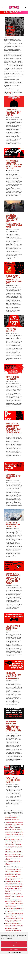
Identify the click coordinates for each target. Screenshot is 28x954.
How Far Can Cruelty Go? (11, 330)
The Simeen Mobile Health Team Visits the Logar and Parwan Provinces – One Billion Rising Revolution (14, 824)
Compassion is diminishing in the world (13, 476)
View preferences (14, 949)
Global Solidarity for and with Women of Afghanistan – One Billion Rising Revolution (14, 858)
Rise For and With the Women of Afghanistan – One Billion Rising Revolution (12, 863)
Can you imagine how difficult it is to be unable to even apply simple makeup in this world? (13, 578)
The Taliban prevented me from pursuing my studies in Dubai (13, 675)
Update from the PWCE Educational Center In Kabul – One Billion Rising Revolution (13, 932)
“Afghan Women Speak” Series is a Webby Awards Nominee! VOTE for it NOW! (14, 279)
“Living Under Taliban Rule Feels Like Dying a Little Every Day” (13, 112)
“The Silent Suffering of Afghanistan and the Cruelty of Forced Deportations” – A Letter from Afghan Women (14, 220)
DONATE (10, 92)
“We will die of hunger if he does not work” (13, 780)
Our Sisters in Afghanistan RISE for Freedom (13, 524)
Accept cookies (14, 942)
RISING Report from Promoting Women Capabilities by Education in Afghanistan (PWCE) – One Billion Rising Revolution (14, 915)
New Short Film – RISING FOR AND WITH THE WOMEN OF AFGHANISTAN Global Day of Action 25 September (14, 852)
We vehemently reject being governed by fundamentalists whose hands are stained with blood (13, 726)
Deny (14, 945)
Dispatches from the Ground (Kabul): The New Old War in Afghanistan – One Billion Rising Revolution (14, 910)
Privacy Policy (10, 952)
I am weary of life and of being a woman (13, 628)
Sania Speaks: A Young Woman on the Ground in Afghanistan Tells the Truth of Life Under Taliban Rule (13, 428)
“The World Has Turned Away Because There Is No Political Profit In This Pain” (14, 164)
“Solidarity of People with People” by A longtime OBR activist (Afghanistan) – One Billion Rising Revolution (14, 920)
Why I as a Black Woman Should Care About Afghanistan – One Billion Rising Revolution (13, 847)
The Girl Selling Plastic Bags (12, 378)
